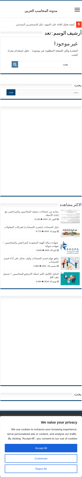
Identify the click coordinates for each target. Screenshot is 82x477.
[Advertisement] (41, 152)
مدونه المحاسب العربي (41, 11)
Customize (41, 458)
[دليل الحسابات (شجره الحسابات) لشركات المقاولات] (70, 231)
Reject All (41, 468)
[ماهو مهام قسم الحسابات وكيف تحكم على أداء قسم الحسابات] (70, 263)
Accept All (41, 448)
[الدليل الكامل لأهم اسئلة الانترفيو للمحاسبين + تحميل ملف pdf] (70, 278)
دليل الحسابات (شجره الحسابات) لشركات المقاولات (31, 227)
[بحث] (15, 64)
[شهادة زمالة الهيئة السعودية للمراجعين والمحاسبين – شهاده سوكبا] (70, 247)
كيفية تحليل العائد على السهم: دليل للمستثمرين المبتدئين (45, 24)
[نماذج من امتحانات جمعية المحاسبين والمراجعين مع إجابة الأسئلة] (70, 216)
